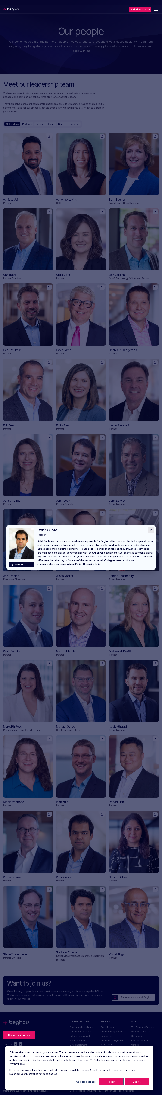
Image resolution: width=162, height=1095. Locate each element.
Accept (111, 1081)
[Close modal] (151, 530)
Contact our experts (140, 9)
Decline (137, 1081)
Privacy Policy (17, 1064)
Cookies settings (86, 1081)
